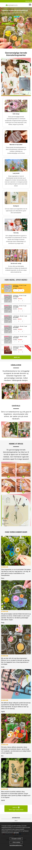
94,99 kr (15, 319)
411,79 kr (20, 349)
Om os (16, 820)
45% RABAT (15, 286)
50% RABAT (15, 327)
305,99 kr (20, 329)
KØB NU (16, 808)
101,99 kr (15, 288)
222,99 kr (15, 309)
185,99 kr (20, 288)
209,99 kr (15, 349)
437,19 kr (20, 309)
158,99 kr (15, 298)
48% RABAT (15, 296)
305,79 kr (20, 298)
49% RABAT (15, 307)
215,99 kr (15, 339)
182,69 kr (19, 319)
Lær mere (16, 832)
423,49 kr (20, 339)
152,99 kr (15, 329)
